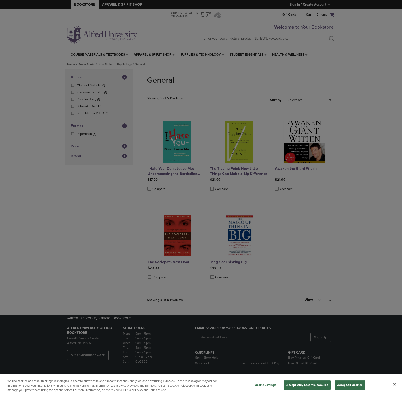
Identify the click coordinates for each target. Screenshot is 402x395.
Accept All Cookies (349, 385)
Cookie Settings (265, 385)
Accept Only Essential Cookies (307, 385)
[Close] (394, 384)
